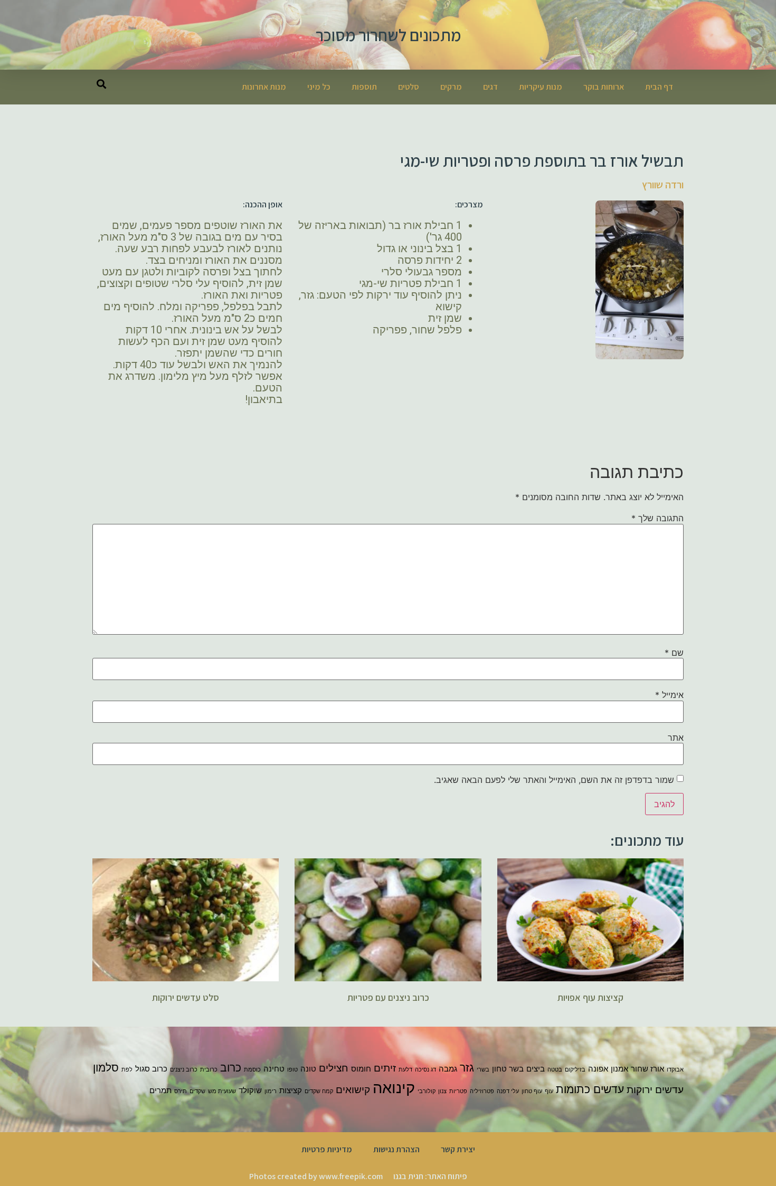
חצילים (333, 1068)
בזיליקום (575, 1069)
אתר (676, 737)
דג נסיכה (425, 1069)
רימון (270, 1091)
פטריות (458, 1091)
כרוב (230, 1067)
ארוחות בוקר (603, 86)
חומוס (361, 1069)
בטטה (554, 1069)
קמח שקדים (319, 1091)
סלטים (408, 86)
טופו (292, 1069)
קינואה (394, 1087)
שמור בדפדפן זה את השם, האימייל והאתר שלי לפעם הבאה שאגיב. (554, 780)
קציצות (290, 1090)
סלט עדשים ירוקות (185, 997)
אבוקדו (675, 1069)
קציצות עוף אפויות (590, 997)
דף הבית (659, 86)
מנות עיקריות (540, 86)
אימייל (669, 695)
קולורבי (427, 1091)
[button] (101, 83)
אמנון (619, 1069)
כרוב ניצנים (183, 1069)
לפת (127, 1069)
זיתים (385, 1068)
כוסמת (252, 1069)
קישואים (353, 1090)
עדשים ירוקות (655, 1090)
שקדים (197, 1091)
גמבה (448, 1069)
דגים (490, 86)
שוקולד (250, 1090)
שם (674, 652)
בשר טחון (508, 1069)
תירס (180, 1091)
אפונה (598, 1069)
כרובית (208, 1069)
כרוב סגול (151, 1069)
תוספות (364, 86)
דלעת (405, 1069)
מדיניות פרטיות (326, 1149)
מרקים (451, 86)
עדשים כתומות (590, 1089)
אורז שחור (647, 1069)
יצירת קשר (458, 1149)
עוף (549, 1091)
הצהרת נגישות (396, 1149)
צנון (442, 1091)
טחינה (274, 1069)
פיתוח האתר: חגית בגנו (430, 1176)
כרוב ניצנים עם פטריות (388, 997)
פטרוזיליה (482, 1091)
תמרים (160, 1090)
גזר (467, 1067)
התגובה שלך (657, 518)
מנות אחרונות (264, 86)
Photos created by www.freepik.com (316, 1176)
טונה (308, 1069)
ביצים (535, 1069)
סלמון (106, 1067)
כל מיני (318, 86)
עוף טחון (532, 1091)
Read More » (590, 1016)
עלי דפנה (508, 1091)
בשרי (483, 1069)
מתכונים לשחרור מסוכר (388, 35)
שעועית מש (222, 1091)
